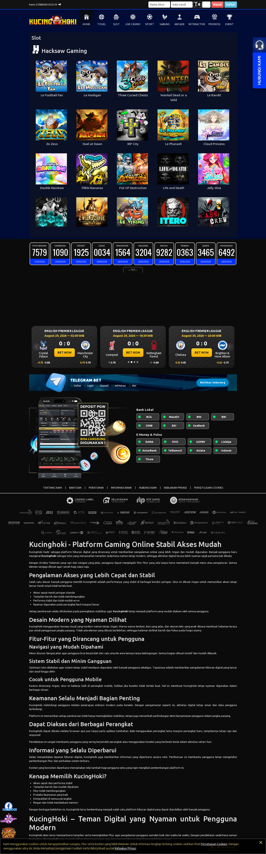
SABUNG (165, 24)
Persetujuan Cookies (214, 844)
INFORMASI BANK (121, 487)
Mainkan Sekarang (212, 382)
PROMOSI (214, 24)
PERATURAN (96, 487)
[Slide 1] (128, 362)
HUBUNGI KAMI (148, 487)
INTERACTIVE (197, 24)
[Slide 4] (137, 362)
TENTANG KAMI (52, 487)
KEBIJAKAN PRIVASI (175, 487)
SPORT (149, 24)
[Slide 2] (131, 362)
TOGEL (101, 24)
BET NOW (64, 352)
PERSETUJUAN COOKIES (208, 487)
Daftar (230, 4)
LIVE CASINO (133, 24)
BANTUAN (75, 487)
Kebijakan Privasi (125, 848)
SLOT (116, 24)
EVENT (229, 24)
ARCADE (180, 24)
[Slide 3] (134, 362)
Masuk (217, 4)
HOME (86, 24)
